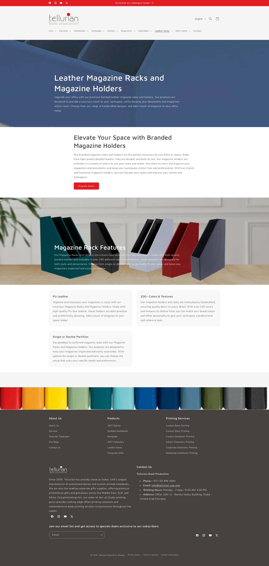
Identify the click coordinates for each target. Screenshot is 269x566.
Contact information (169, 555)
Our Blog (54, 441)
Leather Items (114, 447)
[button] (52, 31)
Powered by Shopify (116, 555)
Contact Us (55, 447)
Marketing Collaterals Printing (182, 453)
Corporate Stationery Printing (181, 447)
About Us (54, 425)
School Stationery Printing (180, 441)
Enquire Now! (86, 186)
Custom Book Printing (177, 425)
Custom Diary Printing (177, 431)
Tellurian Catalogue (59, 436)
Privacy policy (134, 555)
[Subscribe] (101, 535)
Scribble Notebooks (117, 431)
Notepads (112, 436)
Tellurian (102, 555)
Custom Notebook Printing (180, 436)
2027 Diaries (114, 425)
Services (53, 431)
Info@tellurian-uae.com (166, 485)
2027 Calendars (115, 441)
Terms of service (150, 555)
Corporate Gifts (115, 453)
